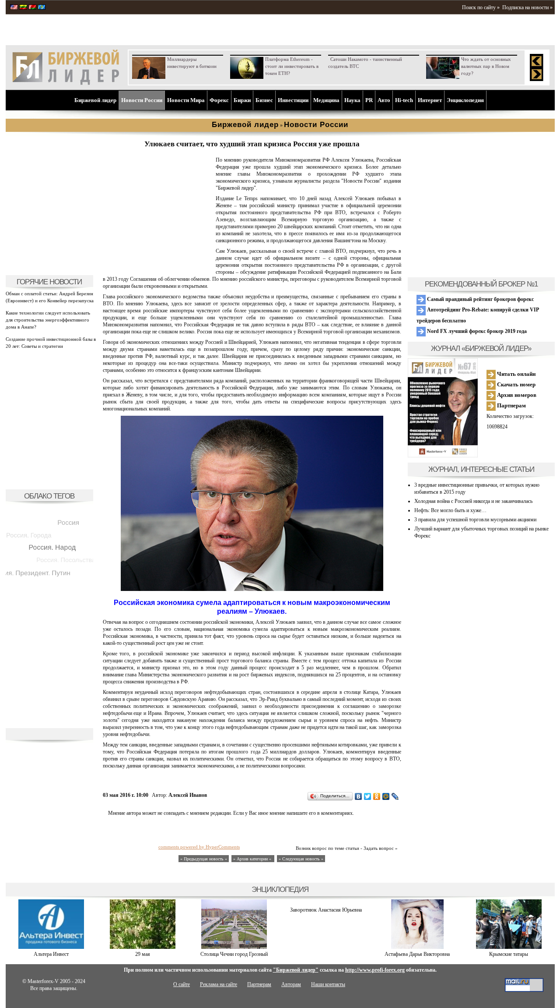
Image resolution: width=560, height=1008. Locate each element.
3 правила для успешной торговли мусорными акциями (475, 519)
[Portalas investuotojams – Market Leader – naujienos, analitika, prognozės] (23, 8)
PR (369, 100)
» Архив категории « (253, 858)
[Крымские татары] (509, 947)
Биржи (242, 100)
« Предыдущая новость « (203, 858)
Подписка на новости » (527, 7)
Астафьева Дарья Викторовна (417, 954)
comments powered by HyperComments (199, 846)
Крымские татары (508, 954)
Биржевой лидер (95, 100)
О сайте (181, 984)
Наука (352, 100)
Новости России (141, 100)
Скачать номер (516, 384)
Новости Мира (186, 100)
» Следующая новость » (301, 858)
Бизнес (264, 100)
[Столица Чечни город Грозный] (234, 947)
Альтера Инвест (51, 954)
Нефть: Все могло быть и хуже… (450, 510)
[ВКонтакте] (358, 796)
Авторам (291, 984)
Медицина (326, 100)
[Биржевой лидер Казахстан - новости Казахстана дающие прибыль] (42, 8)
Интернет (430, 100)
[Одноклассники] (377, 796)
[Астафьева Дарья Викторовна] (417, 947)
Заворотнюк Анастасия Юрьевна (326, 910)
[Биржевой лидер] (65, 83)
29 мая (142, 954)
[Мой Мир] (386, 796)
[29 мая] (142, 947)
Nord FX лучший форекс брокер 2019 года (476, 331)
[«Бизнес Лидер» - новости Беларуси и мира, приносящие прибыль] (32, 8)
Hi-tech (404, 100)
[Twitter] (367, 796)
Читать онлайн (516, 374)
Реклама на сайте (218, 984)
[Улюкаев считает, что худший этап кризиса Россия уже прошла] (157, 265)
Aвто (384, 100)
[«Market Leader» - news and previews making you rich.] (14, 8)
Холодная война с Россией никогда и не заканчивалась (473, 501)
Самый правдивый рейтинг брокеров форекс (480, 299)
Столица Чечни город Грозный (234, 954)
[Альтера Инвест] (51, 947)
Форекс (219, 100)
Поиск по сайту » (481, 7)
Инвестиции (293, 100)
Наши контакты (328, 984)
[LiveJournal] (395, 796)
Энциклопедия (465, 100)
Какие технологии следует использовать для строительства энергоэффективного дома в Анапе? (48, 319)
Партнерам (511, 405)
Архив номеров (516, 395)
